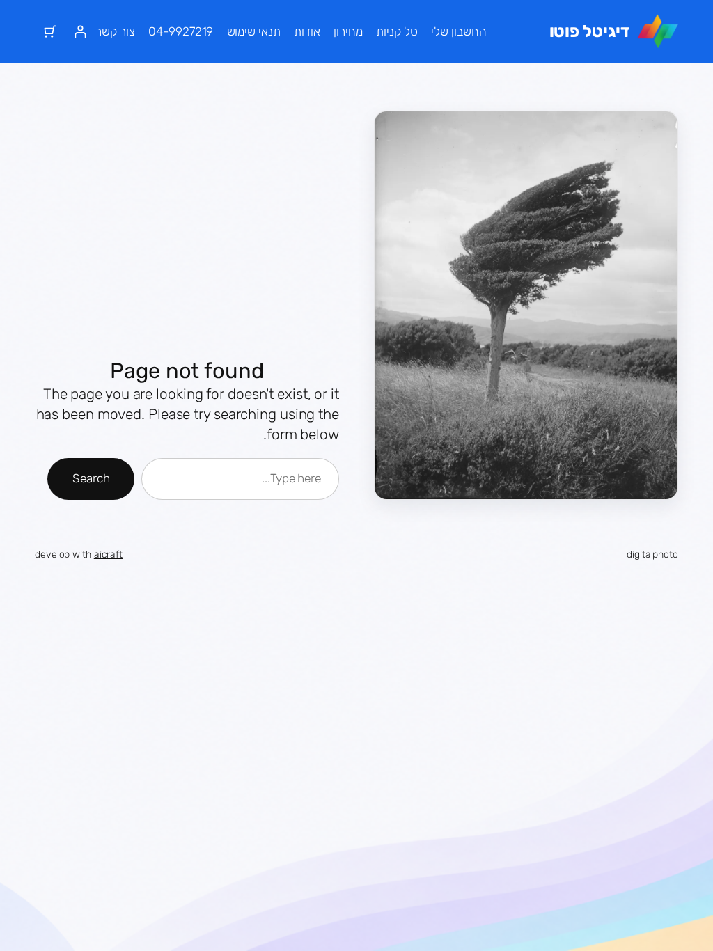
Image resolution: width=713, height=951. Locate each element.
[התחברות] (80, 31)
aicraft (108, 554)
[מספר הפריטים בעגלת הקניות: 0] (50, 31)
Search (90, 478)
